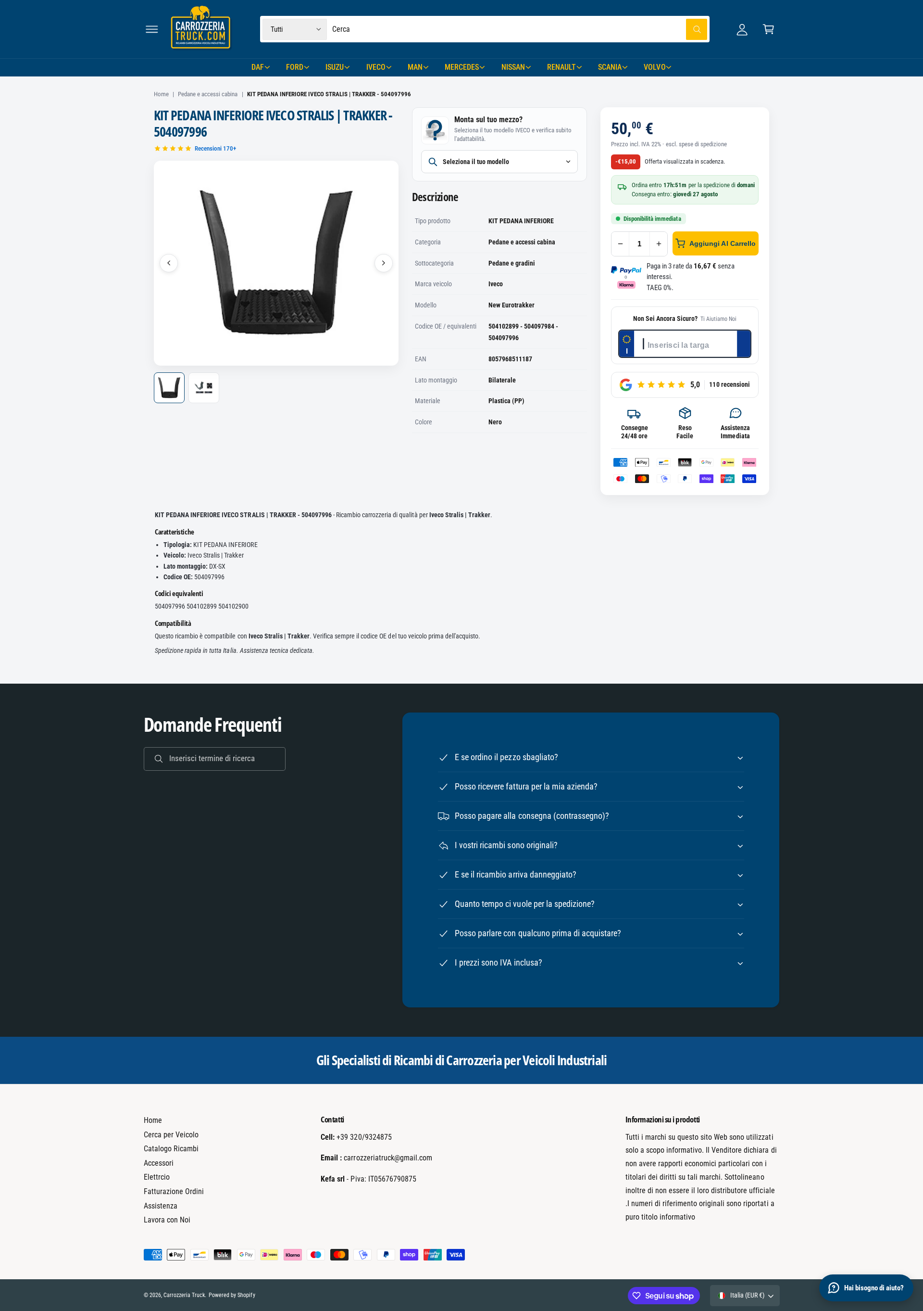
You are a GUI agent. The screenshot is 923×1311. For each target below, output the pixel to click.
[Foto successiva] (383, 263)
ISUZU (334, 67)
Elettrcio (157, 1177)
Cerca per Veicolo (171, 1134)
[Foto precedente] (169, 263)
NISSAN (513, 67)
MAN (415, 67)
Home (161, 94)
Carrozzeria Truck (184, 1295)
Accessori (159, 1163)
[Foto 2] (203, 387)
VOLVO (654, 67)
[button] (151, 29)
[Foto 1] (169, 387)
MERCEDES (462, 67)
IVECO (376, 67)
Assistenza (160, 1205)
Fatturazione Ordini (174, 1191)
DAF (257, 67)
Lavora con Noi (167, 1219)
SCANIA (610, 67)
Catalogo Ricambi (171, 1148)
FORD (294, 67)
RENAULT (561, 67)
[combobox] (520, 29)
